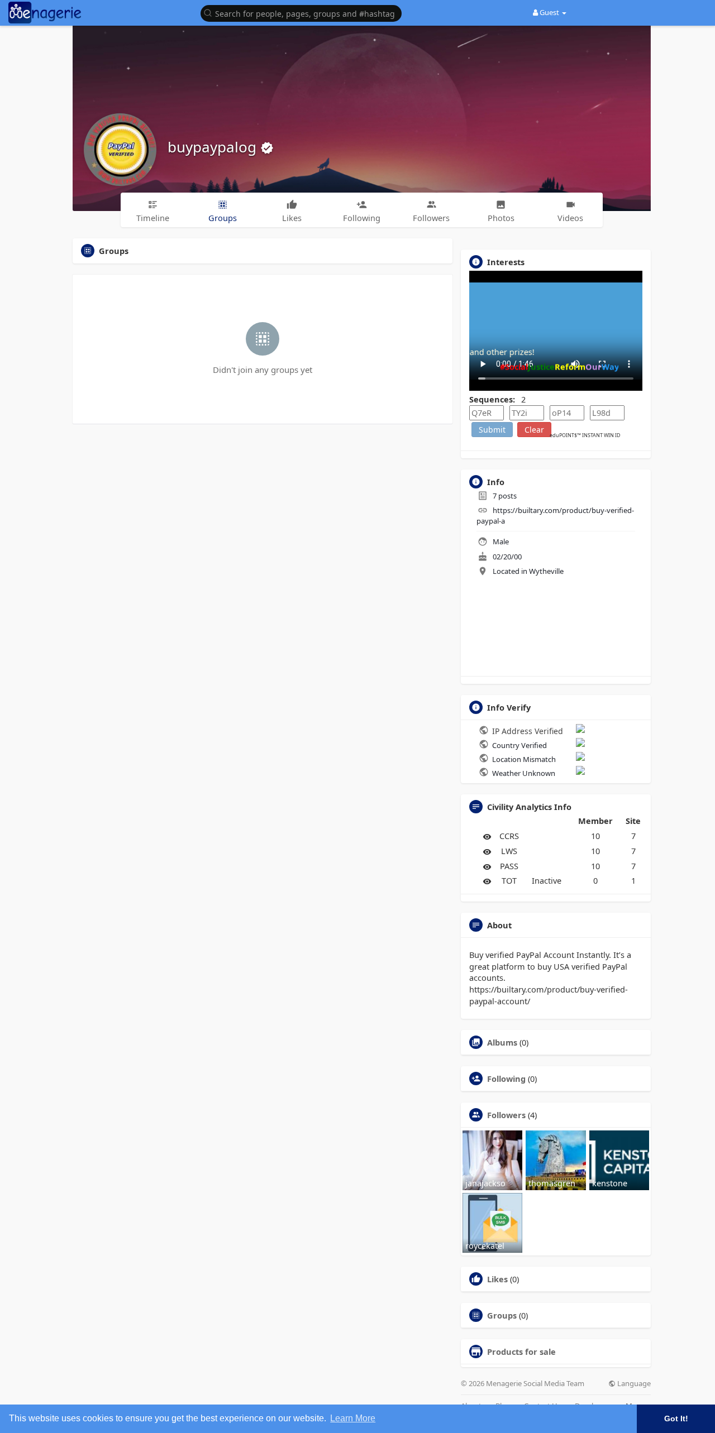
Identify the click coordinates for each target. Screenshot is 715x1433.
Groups (502, 1315)
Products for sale (521, 1351)
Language (633, 1383)
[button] (304, 12)
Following (506, 1078)
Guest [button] (549, 12)
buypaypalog (214, 147)
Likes (497, 1278)
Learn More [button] (352, 1418)
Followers (506, 1114)
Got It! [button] (676, 1418)
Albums (502, 1042)
